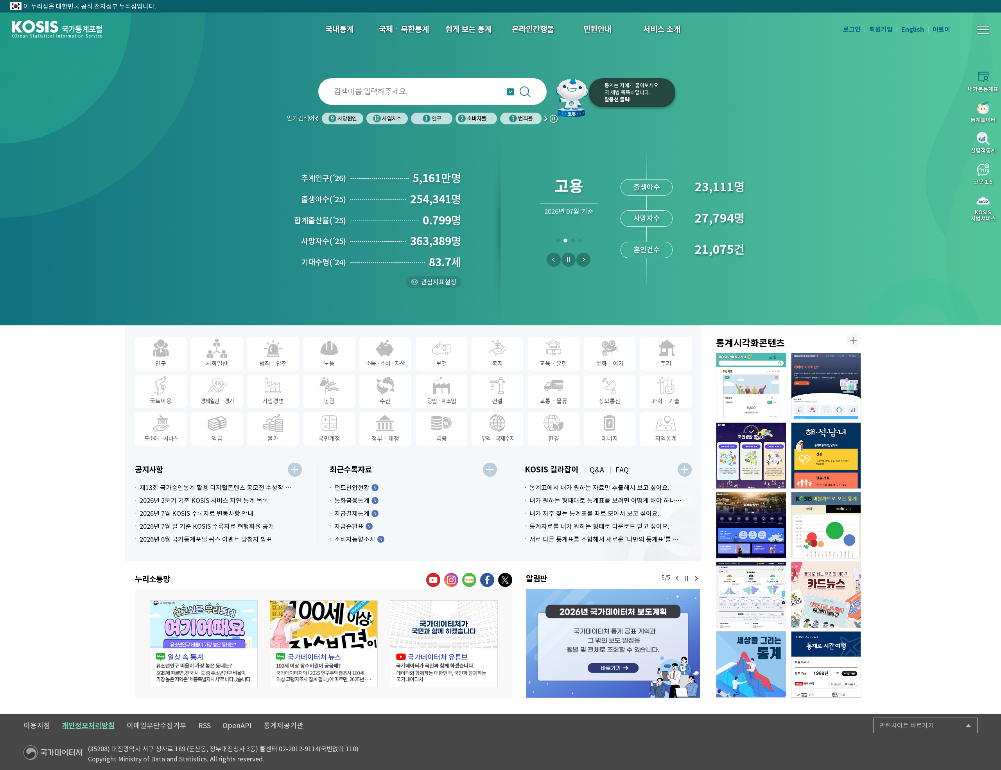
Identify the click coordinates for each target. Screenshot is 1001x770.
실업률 (647, 249)
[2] (565, 242)
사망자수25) (323, 241)
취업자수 (646, 187)
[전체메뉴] (983, 29)
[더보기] (295, 470)
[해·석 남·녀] (826, 455)
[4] (580, 242)
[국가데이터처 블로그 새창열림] (469, 580)
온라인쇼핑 (522, 118)
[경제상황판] (751, 525)
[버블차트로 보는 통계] (826, 525)
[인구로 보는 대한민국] (751, 595)
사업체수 (343, 118)
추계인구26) (323, 178)
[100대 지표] (751, 386)
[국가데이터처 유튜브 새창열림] (433, 580)
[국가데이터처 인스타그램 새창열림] (451, 580)
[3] (573, 242)
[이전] (554, 260)
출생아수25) (323, 199)
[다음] (583, 260)
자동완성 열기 (510, 91)
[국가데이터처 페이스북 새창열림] (487, 580)
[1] (558, 242)
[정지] (568, 260)
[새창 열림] (204, 643)
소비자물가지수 (436, 118)
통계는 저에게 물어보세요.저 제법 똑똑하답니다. (632, 92)
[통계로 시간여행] (826, 664)
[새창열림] (613, 643)
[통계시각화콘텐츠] (853, 340)
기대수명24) (323, 262)
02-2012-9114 (299, 749)
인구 (388, 118)
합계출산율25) (320, 220)
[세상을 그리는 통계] (751, 664)
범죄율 (477, 118)
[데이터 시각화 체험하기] (826, 386)
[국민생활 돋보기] (751, 455)
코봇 (571, 97)
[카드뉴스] (826, 595)
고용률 (647, 218)
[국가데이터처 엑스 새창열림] (505, 580)
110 (351, 749)
